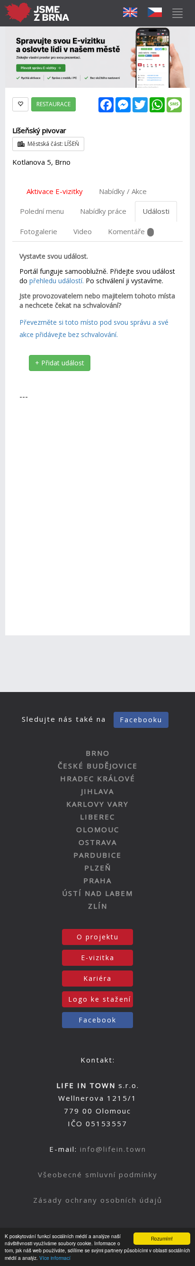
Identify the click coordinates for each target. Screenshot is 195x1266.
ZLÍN (97, 906)
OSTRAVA (98, 842)
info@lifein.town (113, 1149)
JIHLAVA (97, 791)
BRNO (98, 753)
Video (82, 231)
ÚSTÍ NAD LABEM (97, 893)
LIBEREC (97, 816)
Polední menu (42, 211)
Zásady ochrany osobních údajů (97, 1200)
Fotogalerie (38, 231)
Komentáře (126, 231)
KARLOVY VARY (97, 804)
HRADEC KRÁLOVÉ (97, 778)
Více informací (55, 1257)
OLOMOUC (97, 829)
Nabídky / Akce (123, 191)
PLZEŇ (97, 867)
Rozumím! (162, 1238)
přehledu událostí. (56, 280)
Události (155, 211)
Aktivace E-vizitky (55, 191)
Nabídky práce (103, 211)
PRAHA (97, 880)
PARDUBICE (97, 855)
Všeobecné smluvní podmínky (98, 1174)
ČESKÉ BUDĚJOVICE (98, 765)
